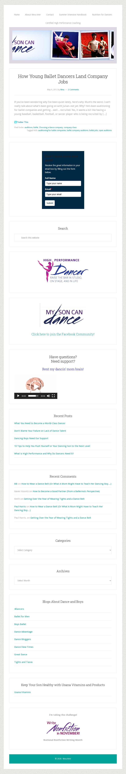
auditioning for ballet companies (52, 130)
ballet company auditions (77, 130)
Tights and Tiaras (23, 662)
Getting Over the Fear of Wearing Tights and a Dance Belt (54, 498)
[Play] (18, 395)
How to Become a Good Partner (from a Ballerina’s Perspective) (66, 491)
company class (70, 127)
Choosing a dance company (51, 127)
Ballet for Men (22, 616)
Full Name (50, 178)
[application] (35, 387)
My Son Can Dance (63, 45)
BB (15, 483)
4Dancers (19, 609)
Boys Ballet (20, 624)
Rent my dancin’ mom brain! (63, 369)
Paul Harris (20, 506)
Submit (50, 203)
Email (48, 189)
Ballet (35, 127)
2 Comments (73, 90)
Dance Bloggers (22, 639)
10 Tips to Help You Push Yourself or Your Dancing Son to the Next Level (52, 446)
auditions (29, 127)
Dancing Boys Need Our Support (31, 438)
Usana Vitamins (22, 692)
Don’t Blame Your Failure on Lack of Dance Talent (40, 430)
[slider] (33, 396)
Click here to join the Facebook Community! (63, 334)
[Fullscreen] (53, 395)
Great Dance (20, 654)
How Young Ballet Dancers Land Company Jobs (63, 79)
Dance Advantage (23, 631)
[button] (36, 387)
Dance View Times (23, 647)
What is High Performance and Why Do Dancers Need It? (44, 453)
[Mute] (48, 395)
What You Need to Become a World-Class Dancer (39, 423)
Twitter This (22, 122)
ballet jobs (93, 130)
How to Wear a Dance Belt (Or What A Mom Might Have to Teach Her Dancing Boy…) (66, 483)
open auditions (105, 130)
